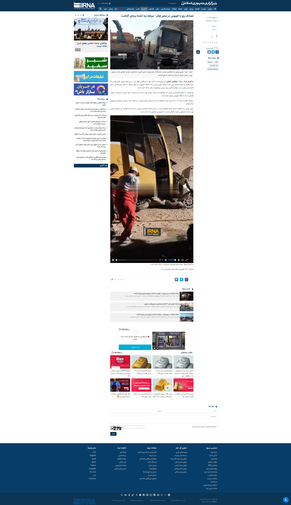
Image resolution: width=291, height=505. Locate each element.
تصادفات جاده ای (213, 69)
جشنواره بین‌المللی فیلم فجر (148, 459)
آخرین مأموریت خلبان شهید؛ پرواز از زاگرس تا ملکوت (90, 134)
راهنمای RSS (212, 465)
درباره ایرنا (214, 452)
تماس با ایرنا (213, 455)
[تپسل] (120, 329)
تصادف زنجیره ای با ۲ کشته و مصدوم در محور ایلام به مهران (161, 304)
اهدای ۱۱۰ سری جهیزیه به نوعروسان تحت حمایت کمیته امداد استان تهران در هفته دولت (91, 139)
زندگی (111, 9)
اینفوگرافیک (153, 468)
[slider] (137, 260)
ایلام (213, 29)
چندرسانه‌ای (130, 9)
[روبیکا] (161, 495)
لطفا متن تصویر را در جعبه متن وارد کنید (204, 427)
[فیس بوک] (136, 495)
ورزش (191, 9)
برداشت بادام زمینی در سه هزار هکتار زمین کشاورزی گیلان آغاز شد (90, 116)
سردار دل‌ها (153, 455)
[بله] (154, 495)
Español (92, 468)
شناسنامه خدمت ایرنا (210, 472)
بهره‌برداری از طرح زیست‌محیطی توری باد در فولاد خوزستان (91, 152)
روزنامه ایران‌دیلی (120, 465)
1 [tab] (83, 15)
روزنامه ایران (122, 455)
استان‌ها (144, 9)
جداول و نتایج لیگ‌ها (150, 472)
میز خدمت (214, 482)
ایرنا (199, 3)
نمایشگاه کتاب (152, 462)
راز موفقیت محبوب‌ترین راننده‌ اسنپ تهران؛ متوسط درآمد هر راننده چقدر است (90, 110)
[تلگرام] (169, 495)
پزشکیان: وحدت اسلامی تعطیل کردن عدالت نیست (92, 45)
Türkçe (93, 465)
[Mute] (157, 348)
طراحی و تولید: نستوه (207, 502)
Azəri (94, 462)
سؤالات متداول (212, 462)
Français (92, 478)
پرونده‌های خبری (181, 452)
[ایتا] (147, 495)
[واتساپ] (122, 495)
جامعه (180, 9)
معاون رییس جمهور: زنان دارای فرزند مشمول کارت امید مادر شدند (90, 145)
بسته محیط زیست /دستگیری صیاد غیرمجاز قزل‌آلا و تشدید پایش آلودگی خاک (90, 129)
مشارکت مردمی (212, 478)
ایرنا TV (121, 9)
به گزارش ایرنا (188, 81)
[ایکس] (165, 495)
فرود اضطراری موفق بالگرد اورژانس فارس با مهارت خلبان (90, 103)
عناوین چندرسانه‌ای (181, 472)
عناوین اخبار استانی (181, 462)
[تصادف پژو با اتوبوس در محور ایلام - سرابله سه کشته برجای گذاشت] (151, 44)
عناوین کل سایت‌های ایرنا (179, 459)
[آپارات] (158, 495)
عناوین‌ (210, 9)
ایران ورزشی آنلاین (120, 468)
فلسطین (151, 9)
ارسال (113, 434)
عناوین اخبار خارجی (181, 465)
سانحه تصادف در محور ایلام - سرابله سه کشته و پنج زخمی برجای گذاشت (157, 314)
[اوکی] (129, 495)
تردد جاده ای (214, 65)
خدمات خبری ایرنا (211, 488)
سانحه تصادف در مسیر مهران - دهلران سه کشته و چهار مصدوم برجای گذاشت (156, 293)
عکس (138, 9)
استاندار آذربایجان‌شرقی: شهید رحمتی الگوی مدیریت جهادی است (92, 122)
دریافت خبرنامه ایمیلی (210, 485)
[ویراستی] (140, 495)
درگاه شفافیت (212, 475)
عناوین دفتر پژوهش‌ (180, 468)
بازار (116, 9)
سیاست (203, 9)
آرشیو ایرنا (214, 459)
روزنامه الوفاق (122, 459)
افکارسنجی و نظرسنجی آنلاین (147, 452)
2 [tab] (80, 15)
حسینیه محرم (152, 475)
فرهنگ (174, 9)
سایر (105, 9)
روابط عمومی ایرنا (211, 468)
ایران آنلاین (122, 462)
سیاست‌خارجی (165, 9)
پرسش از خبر (152, 465)
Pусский (93, 472)
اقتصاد (197, 9)
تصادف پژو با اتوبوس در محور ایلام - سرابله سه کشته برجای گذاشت (157, 16)
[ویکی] (125, 495)
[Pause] (154, 348)
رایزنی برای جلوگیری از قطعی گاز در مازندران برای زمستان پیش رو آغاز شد (91, 158)
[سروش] (143, 495)
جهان (185, 9)
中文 (94, 452)
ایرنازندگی (123, 452)
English (93, 455)
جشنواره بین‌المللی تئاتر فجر (148, 478)
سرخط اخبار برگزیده (181, 455)
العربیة (94, 459)
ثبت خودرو (135, 347)
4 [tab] (75, 15)
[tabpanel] (91, 35)
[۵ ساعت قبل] (91, 29)
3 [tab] (78, 15)
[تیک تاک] (132, 495)
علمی (157, 9)
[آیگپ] (150, 495)
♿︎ (286, 500)
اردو (94, 475)
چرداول (210, 62)
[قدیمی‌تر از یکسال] (186, 296)
